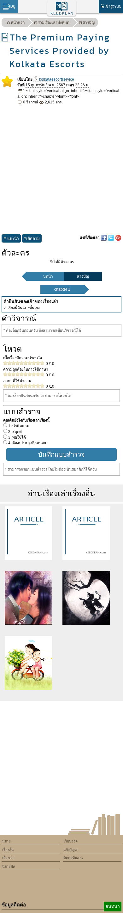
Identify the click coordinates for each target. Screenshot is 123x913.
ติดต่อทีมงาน (73, 858)
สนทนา (112, 906)
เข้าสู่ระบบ (112, 6)
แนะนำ (13, 238)
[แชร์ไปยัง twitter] (111, 237)
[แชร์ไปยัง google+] (118, 237)
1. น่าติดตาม (18, 426)
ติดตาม (33, 238)
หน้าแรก (18, 22)
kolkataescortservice (56, 79)
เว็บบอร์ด (71, 841)
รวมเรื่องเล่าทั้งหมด (53, 22)
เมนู (12, 6)
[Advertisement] (61, 169)
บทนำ (48, 276)
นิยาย (6, 841)
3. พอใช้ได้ (16, 437)
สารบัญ (89, 22)
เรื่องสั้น (8, 850)
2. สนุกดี (14, 431)
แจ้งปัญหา (71, 850)
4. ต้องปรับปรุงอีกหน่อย (26, 443)
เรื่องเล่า (8, 858)
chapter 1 (62, 289)
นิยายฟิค (8, 866)
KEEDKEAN (62, 13)
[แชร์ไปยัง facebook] (104, 237)
